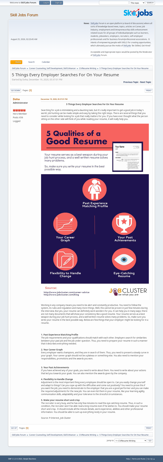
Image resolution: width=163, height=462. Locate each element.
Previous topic (130, 82)
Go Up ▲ (151, 459)
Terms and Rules (138, 459)
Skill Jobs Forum (24, 15)
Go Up (14, 428)
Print (148, 90)
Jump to (110, 440)
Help (128, 459)
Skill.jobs (94, 23)
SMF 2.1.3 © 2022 (15, 459)
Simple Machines (29, 459)
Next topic (145, 82)
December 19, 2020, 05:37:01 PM (54, 99)
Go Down (15, 90)
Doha (16, 99)
